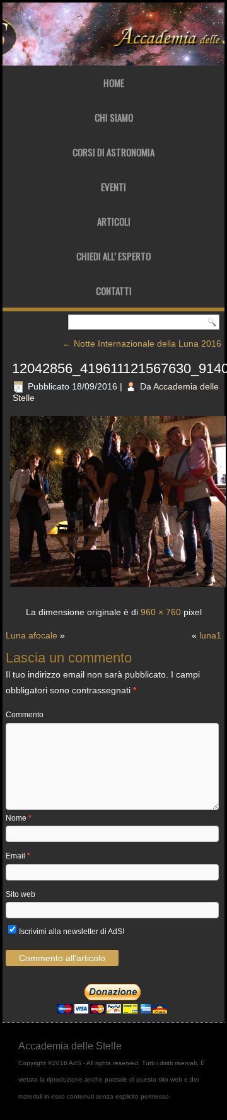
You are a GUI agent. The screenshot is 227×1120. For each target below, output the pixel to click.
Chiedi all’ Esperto (113, 256)
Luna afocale (31, 635)
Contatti (114, 290)
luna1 (210, 635)
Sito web (20, 894)
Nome (19, 818)
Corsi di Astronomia (113, 152)
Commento (25, 714)
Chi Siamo (114, 117)
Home (113, 82)
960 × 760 (161, 612)
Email (18, 856)
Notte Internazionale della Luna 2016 (141, 343)
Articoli (114, 221)
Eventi (113, 186)
